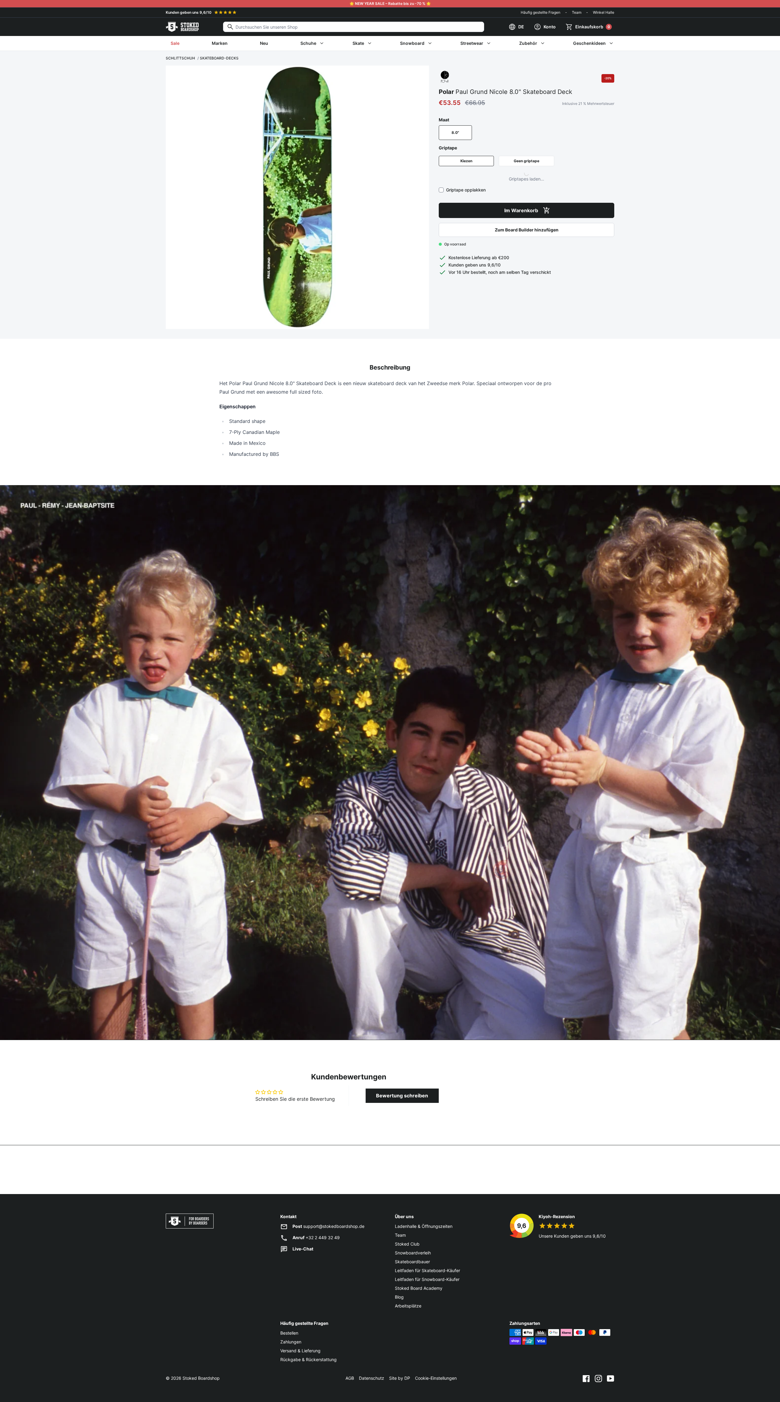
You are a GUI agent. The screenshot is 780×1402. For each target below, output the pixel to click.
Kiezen (466, 161)
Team (576, 12)
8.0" (455, 132)
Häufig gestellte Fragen (540, 12)
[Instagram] (598, 1378)
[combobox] (353, 27)
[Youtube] (610, 1378)
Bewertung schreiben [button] (402, 1096)
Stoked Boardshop (201, 1378)
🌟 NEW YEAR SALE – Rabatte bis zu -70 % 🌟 (390, 3)
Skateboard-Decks (219, 58)
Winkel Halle (603, 12)
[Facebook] (586, 1378)
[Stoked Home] (182, 27)
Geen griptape (526, 161)
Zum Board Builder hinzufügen (526, 229)
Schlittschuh (180, 58)
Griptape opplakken (466, 189)
